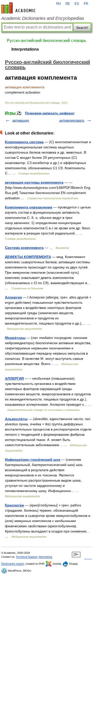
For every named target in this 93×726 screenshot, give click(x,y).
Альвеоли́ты (16, 419)
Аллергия (13, 297)
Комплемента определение (28, 207)
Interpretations (25, 49)
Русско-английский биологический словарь (46, 40)
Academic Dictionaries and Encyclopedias (42, 18)
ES (77, 3)
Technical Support (26, 556)
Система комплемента (24, 248)
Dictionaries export (12, 563)
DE (67, 3)
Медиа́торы (15, 338)
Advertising (45, 556)
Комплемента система (24, 142)
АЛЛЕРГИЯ (14, 378)
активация (20, 120)
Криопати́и (14, 505)
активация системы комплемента (34, 182)
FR (86, 3)
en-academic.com (19, 7)
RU (58, 3)
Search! (82, 28)
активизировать (71, 120)
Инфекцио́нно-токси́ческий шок (32, 460)
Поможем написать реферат (50, 113)
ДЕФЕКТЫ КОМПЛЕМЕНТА (28, 257)
